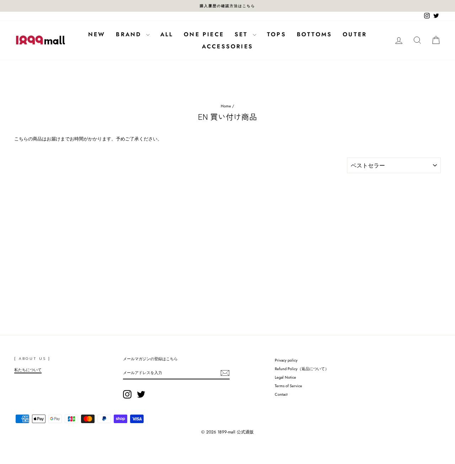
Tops (276, 34)
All (166, 34)
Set (243, 34)
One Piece (204, 34)
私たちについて (28, 370)
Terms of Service (288, 386)
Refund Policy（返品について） (302, 369)
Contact (281, 394)
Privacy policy (286, 360)
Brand (130, 34)
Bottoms (314, 34)
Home (226, 106)
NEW (97, 34)
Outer (355, 34)
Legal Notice (285, 377)
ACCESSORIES (227, 46)
